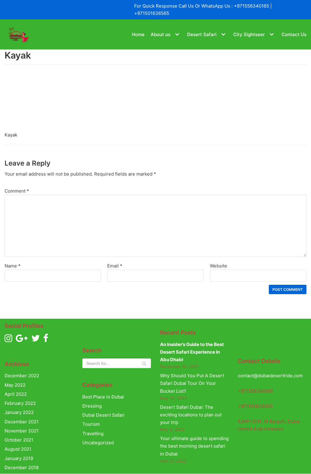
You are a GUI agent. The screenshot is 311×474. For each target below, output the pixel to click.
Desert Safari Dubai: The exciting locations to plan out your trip (191, 414)
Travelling (93, 433)
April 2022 (16, 394)
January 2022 (19, 412)
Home (138, 34)
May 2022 (15, 385)
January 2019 (19, 458)
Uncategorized (98, 442)
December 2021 (22, 422)
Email (114, 266)
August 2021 (18, 449)
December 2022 (22, 375)
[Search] (144, 363)
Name (13, 266)
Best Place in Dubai (103, 397)
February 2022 (20, 403)
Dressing (92, 406)
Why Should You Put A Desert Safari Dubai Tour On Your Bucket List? (192, 383)
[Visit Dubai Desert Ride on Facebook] (45, 340)
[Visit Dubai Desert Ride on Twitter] (35, 340)
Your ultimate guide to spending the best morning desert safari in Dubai (194, 446)
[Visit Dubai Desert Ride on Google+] (22, 340)
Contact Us (294, 34)
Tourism (91, 424)
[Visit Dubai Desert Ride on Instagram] (8, 340)
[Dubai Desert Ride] (18, 34)
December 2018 (22, 467)
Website (218, 266)
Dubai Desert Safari (103, 415)
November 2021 (22, 431)
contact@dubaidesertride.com (270, 375)
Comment (17, 191)
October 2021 (19, 440)
